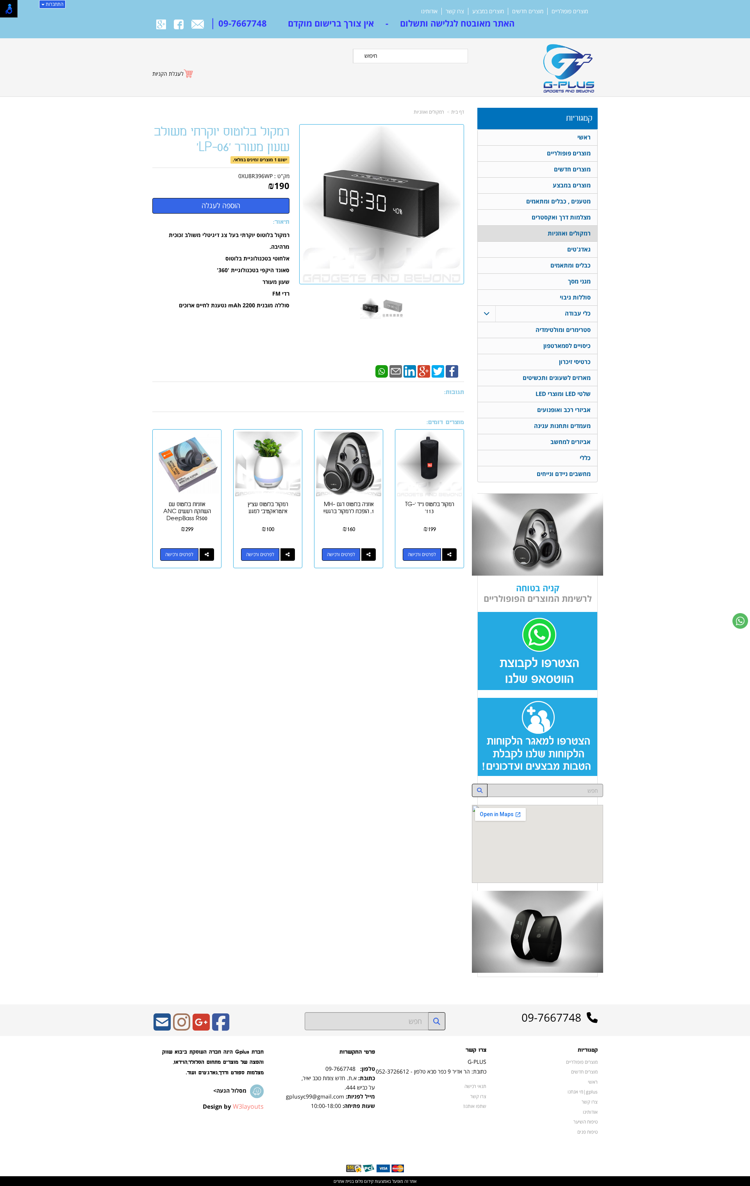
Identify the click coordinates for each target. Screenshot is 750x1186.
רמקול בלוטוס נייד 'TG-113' (429, 508)
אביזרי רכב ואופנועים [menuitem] (564, 410)
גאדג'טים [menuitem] (579, 249)
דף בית (457, 112)
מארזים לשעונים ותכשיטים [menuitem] (557, 378)
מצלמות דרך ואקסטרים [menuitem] (561, 217)
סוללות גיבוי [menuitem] (575, 297)
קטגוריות (579, 118)
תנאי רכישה (475, 1086)
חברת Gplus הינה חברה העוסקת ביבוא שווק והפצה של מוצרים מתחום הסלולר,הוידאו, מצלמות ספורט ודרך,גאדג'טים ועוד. (213, 1062)
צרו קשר (476, 1050)
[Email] (395, 370)
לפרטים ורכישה (422, 554)
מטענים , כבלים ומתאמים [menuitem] (558, 201)
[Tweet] (438, 370)
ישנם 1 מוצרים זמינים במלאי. (260, 159)
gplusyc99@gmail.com (315, 1096)
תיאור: (281, 222)
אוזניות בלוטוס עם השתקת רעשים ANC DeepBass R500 (187, 511)
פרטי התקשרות (357, 1052)
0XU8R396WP (255, 176)
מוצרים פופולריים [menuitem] (570, 11)
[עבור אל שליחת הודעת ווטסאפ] (740, 621)
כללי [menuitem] (585, 458)
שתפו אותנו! (474, 1106)
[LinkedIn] (410, 370)
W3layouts (248, 1106)
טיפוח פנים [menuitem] (587, 1132)
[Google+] (424, 370)
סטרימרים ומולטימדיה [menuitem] (563, 330)
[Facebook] (452, 370)
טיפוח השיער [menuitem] (585, 1121)
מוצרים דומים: (445, 422)
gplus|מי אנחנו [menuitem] (583, 1091)
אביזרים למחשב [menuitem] (570, 442)
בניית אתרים (344, 1181)
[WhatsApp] (381, 370)
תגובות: (454, 392)
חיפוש (370, 55)
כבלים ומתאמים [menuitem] (570, 265)
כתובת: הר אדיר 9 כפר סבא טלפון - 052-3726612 (431, 1071)
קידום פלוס (363, 1181)
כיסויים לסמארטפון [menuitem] (567, 346)
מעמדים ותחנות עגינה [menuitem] (562, 426)
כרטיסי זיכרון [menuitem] (575, 362)
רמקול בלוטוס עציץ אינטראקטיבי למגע (268, 508)
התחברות (54, 4)
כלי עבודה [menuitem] (578, 313)
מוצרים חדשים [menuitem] (527, 11)
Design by (233, 1106)
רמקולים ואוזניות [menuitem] (569, 233)
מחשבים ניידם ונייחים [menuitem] (564, 474)
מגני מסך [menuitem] (579, 281)
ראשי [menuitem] (584, 137)
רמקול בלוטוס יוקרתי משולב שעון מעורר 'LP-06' (221, 139)
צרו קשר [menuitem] (455, 11)
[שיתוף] (449, 554)
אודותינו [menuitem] (429, 11)
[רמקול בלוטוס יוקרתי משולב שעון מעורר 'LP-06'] (370, 308)
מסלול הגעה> (229, 1090)
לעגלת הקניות (168, 73)
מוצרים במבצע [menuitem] (488, 11)
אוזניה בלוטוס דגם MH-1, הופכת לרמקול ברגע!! (348, 508)
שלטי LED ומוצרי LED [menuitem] (563, 394)
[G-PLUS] (567, 65)
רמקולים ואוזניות (429, 112)
